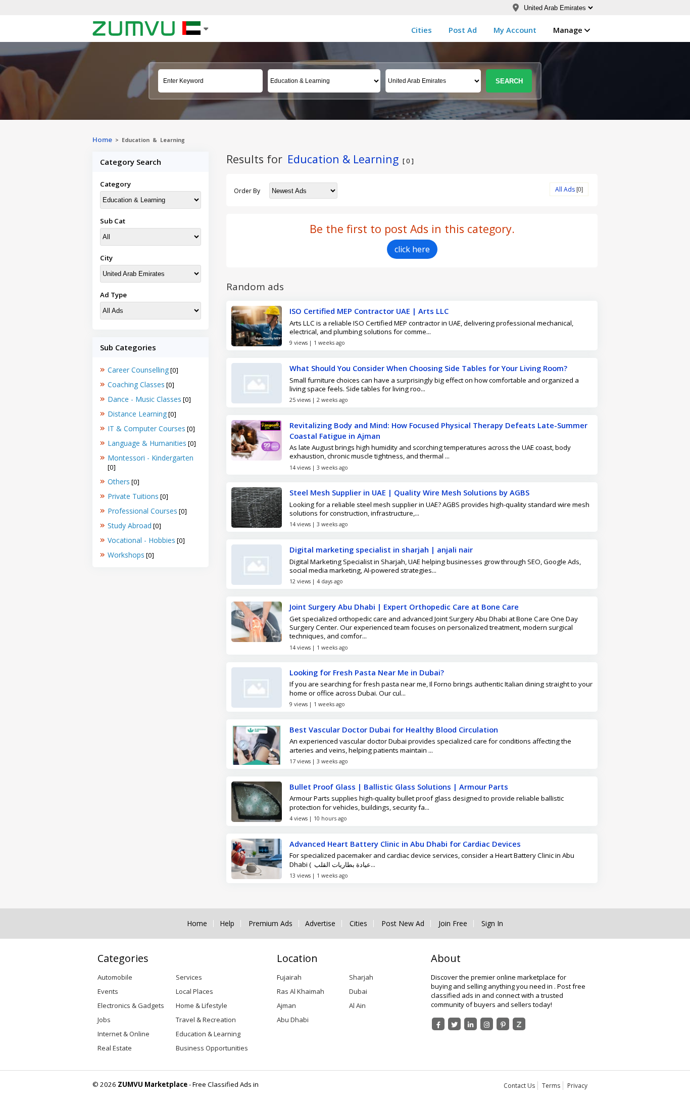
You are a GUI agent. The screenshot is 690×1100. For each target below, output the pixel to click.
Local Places (194, 991)
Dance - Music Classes (144, 399)
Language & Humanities (147, 443)
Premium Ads (270, 923)
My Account (515, 30)
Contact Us (519, 1085)
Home (102, 139)
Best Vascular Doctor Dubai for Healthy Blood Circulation (393, 729)
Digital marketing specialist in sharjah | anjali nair (381, 549)
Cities (421, 30)
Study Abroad (130, 525)
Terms (551, 1085)
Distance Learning (137, 414)
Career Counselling (138, 370)
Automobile (114, 977)
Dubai (358, 991)
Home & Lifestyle (201, 1005)
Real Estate (114, 1047)
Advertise (320, 923)
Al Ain (357, 1005)
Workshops (126, 555)
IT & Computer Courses (146, 428)
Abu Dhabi (293, 1019)
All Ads (565, 189)
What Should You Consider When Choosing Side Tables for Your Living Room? (428, 368)
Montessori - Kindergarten (150, 458)
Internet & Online (123, 1033)
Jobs (104, 1019)
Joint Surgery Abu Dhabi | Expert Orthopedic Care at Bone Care (404, 607)
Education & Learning (208, 1033)
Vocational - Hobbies (141, 540)
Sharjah (361, 977)
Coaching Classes (136, 384)
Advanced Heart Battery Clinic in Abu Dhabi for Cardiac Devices (405, 844)
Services (189, 977)
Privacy (577, 1085)
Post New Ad (402, 923)
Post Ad (463, 30)
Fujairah (289, 977)
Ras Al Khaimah (300, 991)
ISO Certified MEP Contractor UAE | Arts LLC (369, 311)
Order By (247, 191)
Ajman (286, 1005)
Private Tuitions (133, 496)
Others (119, 481)
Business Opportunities (212, 1047)
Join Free (452, 923)
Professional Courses (142, 511)
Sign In (492, 923)
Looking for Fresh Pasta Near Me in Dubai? (366, 672)
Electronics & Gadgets (130, 1005)
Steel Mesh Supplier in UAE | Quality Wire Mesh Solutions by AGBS (409, 492)
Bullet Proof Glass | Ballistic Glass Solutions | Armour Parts (398, 787)
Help (227, 923)
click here (412, 249)
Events (107, 991)
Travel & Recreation (206, 1019)
